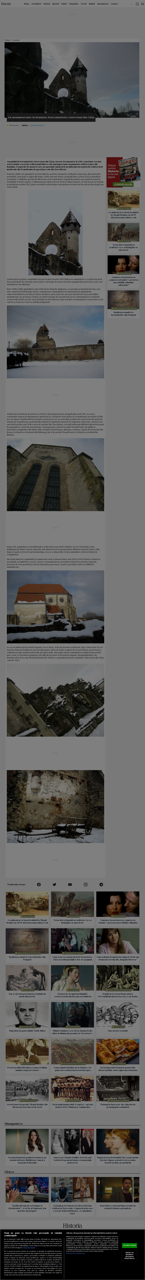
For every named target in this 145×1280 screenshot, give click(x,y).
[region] (72, 1254)
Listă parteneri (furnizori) (75, 1253)
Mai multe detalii (29, 1248)
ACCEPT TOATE (129, 1245)
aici (57, 1264)
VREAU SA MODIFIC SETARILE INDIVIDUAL (129, 1256)
